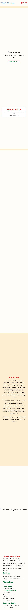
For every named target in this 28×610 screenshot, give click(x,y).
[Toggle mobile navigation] (26, 3)
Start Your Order (14, 61)
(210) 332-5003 (8, 600)
